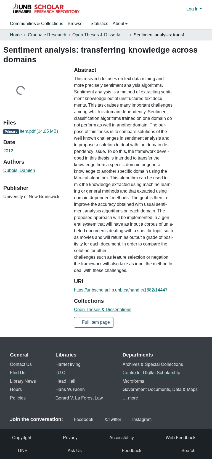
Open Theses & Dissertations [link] (100, 35)
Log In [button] (193, 9)
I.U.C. (61, 372)
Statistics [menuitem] (99, 23)
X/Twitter (112, 419)
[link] (35, 131)
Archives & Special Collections (153, 364)
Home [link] (16, 35)
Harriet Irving (68, 364)
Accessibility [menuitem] (121, 437)
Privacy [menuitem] (70, 437)
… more (130, 398)
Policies (18, 398)
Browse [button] (75, 23)
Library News (23, 381)
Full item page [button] (95, 322)
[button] (46, 9)
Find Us (17, 372)
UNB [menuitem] (23, 450)
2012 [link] (8, 150)
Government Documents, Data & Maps (160, 389)
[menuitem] (77, 23)
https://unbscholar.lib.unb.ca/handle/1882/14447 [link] (121, 290)
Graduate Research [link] (47, 35)
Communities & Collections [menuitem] (36, 23)
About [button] (119, 23)
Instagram (142, 419)
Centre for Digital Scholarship (151, 372)
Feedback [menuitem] (131, 450)
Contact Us (21, 364)
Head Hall (65, 381)
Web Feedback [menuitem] (180, 437)
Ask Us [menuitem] (75, 450)
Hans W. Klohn (70, 389)
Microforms (133, 381)
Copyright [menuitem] (21, 437)
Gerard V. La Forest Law (79, 398)
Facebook (83, 419)
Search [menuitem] (188, 450)
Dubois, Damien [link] (19, 170)
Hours (16, 389)
